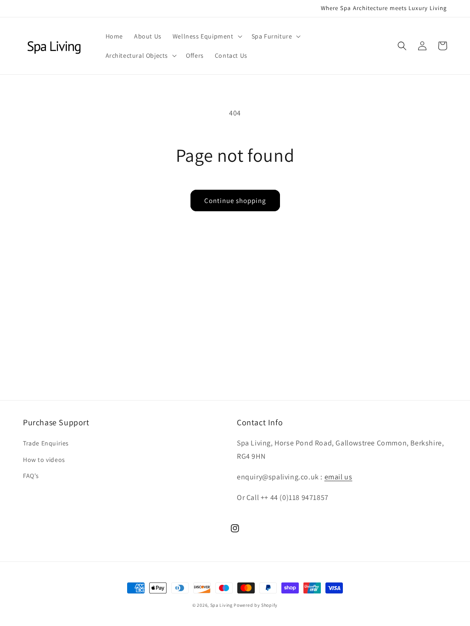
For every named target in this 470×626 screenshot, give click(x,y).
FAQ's (31, 476)
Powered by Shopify (256, 605)
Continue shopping (235, 200)
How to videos (44, 460)
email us (338, 477)
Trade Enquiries (46, 443)
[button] (206, 36)
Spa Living (222, 605)
